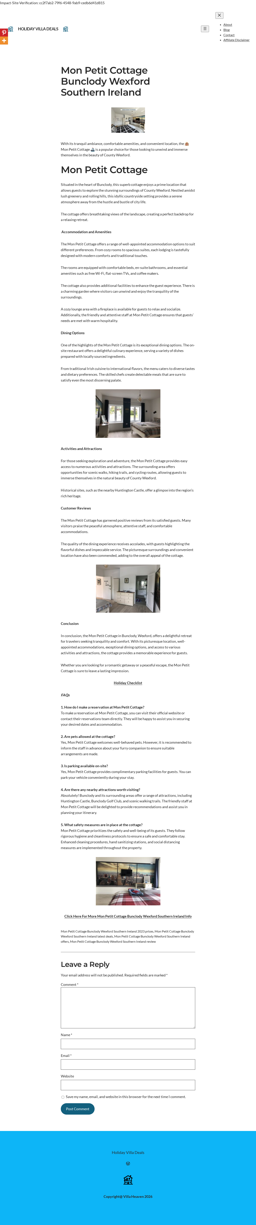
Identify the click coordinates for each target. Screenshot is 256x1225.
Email (66, 1055)
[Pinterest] (4, 33)
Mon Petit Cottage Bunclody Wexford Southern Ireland (105, 81)
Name (66, 1035)
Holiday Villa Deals (38, 28)
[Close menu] (219, 15)
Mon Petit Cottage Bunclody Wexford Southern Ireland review (113, 941)
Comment (69, 984)
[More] (4, 41)
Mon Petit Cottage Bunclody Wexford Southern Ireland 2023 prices (107, 931)
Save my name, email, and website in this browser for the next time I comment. (126, 1096)
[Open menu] (205, 29)
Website (67, 1076)
